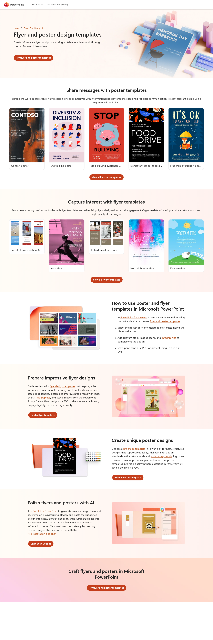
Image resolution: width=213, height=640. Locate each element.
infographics (169, 337)
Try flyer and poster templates (33, 57)
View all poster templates (106, 177)
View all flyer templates (106, 279)
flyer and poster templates (165, 321)
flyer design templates (62, 386)
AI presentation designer (42, 533)
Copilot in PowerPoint (45, 511)
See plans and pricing (57, 4)
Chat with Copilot (41, 543)
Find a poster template (128, 477)
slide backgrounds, (161, 456)
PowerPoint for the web (133, 317)
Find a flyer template (43, 415)
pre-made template (134, 448)
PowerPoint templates (34, 28)
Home (17, 28)
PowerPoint (17, 4)
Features (36, 4)
